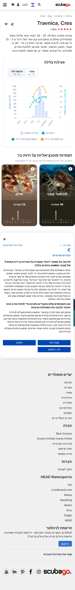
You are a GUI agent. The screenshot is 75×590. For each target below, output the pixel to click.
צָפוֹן (50, 16)
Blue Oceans (64, 433)
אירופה (68, 16)
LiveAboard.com (61, 489)
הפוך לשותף (65, 469)
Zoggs (68, 515)
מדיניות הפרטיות (62, 443)
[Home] (63, 5)
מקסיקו (68, 412)
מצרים (68, 387)
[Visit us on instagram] (38, 571)
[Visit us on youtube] (6, 571)
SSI (70, 484)
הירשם (65, 543)
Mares (68, 494)
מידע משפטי (64, 453)
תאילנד (68, 382)
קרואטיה (58, 16)
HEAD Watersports (56, 477)
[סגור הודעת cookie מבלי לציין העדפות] (4, 239)
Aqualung (66, 499)
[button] (65, 245)
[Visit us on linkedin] (14, 571)
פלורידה (67, 402)
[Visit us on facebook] (30, 571)
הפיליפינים (65, 407)
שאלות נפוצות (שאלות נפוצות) (54, 438)
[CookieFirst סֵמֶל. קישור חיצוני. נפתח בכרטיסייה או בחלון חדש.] (69, 250)
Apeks (68, 505)
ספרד (69, 392)
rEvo (69, 510)
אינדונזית (67, 397)
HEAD (68, 520)
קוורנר (42, 16)
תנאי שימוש (65, 448)
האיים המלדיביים (62, 418)
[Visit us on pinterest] (22, 571)
